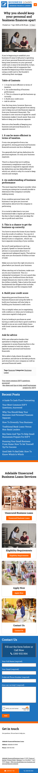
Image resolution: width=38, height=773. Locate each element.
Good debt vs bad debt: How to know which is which (17, 453)
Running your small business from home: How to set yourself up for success (18, 444)
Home (8, 762)
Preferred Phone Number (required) (15, 677)
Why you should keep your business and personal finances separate (17, 415)
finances (11, 370)
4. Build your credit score (14, 99)
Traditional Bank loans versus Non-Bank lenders (16, 428)
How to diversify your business (17, 422)
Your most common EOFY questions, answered (14, 406)
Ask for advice (9, 101)
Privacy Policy (11, 760)
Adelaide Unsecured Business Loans (13, 758)
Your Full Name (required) (12, 661)
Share (33, 25)
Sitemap (19, 760)
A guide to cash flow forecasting (18, 400)
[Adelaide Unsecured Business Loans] (16, 7)
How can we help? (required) (13, 685)
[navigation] (35, 4)
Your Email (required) (10, 669)
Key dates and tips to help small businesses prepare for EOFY (18, 435)
